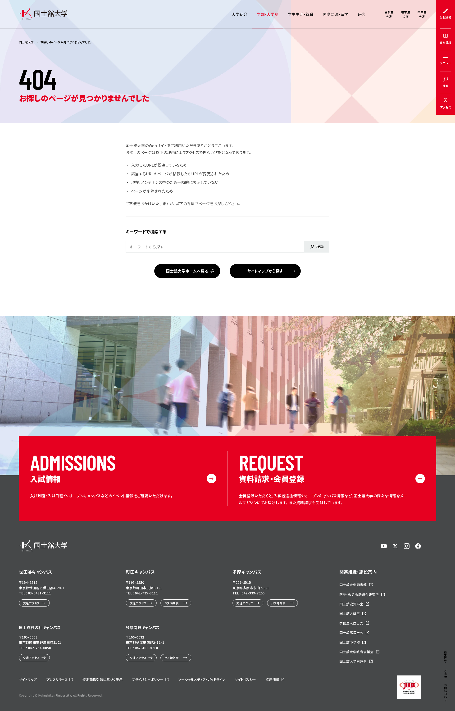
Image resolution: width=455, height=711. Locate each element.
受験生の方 (389, 14)
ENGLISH (446, 657)
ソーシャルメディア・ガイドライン (201, 679)
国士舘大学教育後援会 (356, 651)
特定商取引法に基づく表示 (102, 679)
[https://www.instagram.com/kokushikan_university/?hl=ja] (407, 546)
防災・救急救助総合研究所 (359, 594)
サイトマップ (28, 679)
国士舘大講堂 (349, 613)
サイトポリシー (245, 679)
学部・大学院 (267, 14)
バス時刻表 (171, 603)
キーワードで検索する (146, 231)
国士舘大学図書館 (353, 584)
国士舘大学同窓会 (353, 661)
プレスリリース (57, 679)
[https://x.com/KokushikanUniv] (395, 546)
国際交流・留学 (335, 14)
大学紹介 (239, 14)
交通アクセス (31, 603)
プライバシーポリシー (148, 679)
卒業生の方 (422, 14)
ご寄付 (446, 673)
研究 (362, 14)
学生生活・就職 (300, 14)
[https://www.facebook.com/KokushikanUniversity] (418, 546)
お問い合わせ (446, 693)
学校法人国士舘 (351, 623)
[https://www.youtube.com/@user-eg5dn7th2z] (384, 546)
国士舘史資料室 (351, 604)
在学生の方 (405, 14)
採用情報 (272, 679)
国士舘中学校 (349, 642)
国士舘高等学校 (351, 632)
